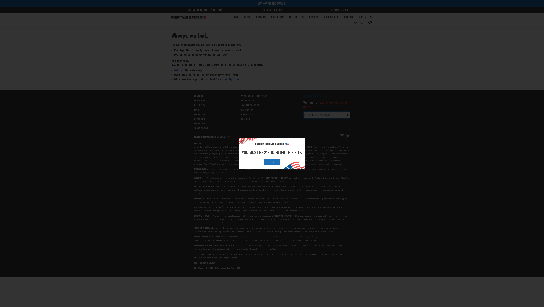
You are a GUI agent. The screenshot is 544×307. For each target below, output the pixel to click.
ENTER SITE (272, 162)
